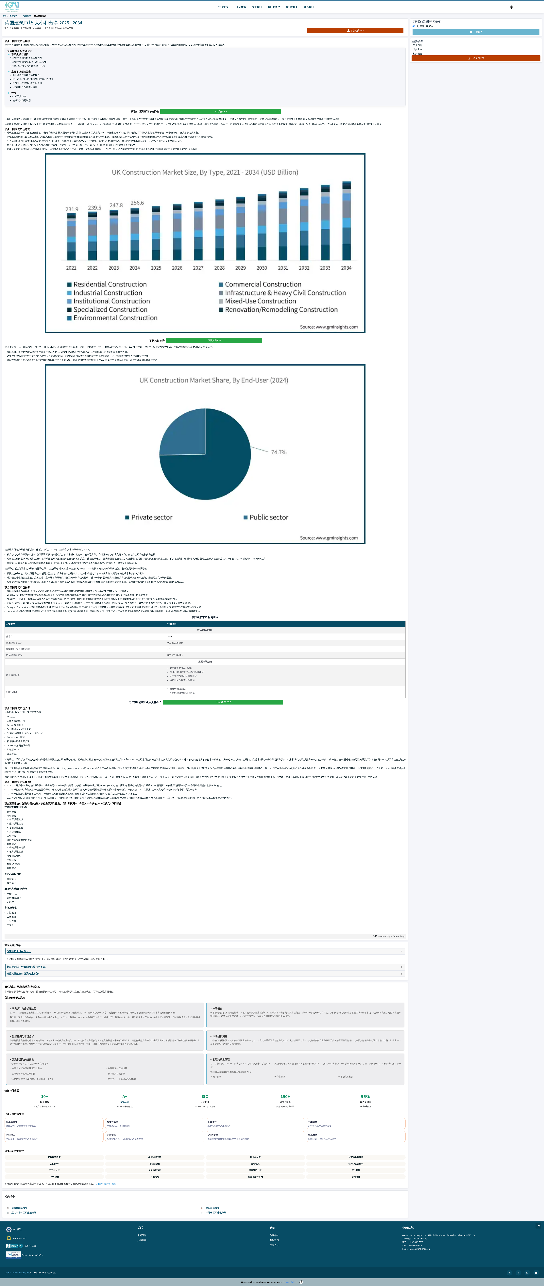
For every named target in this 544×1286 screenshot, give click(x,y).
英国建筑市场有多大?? (19, 951)
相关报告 (417, 53)
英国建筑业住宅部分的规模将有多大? (26, 966)
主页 (4, 16)
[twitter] (518, 1273)
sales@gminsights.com (419, 1248)
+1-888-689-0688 (419, 1238)
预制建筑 (27, 16)
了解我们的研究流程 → (107, 1183)
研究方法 (417, 49)
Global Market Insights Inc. (17, 1272)
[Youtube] (536, 1273)
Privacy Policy (290, 1282)
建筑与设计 (15, 16)
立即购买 (478, 31)
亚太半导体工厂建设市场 (23, 1212)
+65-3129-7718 (415, 1245)
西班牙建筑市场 (19, 1207)
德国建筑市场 (212, 1207)
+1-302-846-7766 (415, 1242)
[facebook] (527, 1273)
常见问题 (417, 45)
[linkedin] (509, 1273)
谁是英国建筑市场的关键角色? (23, 973)
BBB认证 (124, 1102)
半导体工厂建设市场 (216, 1212)
